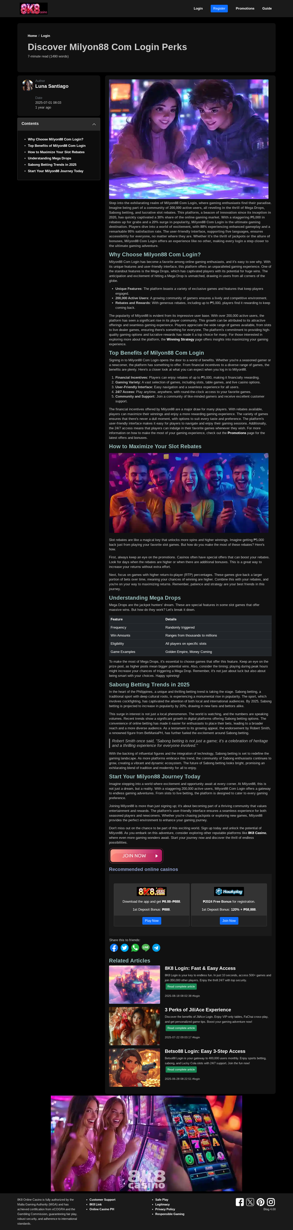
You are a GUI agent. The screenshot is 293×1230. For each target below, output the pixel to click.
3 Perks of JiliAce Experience (198, 1009)
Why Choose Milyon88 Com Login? (55, 139)
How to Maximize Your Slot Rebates (56, 152)
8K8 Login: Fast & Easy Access (200, 968)
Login (198, 8)
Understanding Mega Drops (49, 158)
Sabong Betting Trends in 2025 (52, 165)
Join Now (229, 920)
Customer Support (102, 1199)
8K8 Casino (257, 833)
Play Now (152, 920)
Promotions (245, 8)
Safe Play (161, 1199)
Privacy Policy (165, 1209)
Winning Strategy (180, 339)
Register (219, 8)
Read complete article (181, 986)
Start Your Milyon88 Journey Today (55, 171)
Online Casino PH (101, 1209)
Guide (267, 8)
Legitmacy (162, 1204)
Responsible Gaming (169, 1214)
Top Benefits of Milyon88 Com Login (57, 146)
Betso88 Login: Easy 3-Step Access (205, 1051)
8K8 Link (95, 1204)
